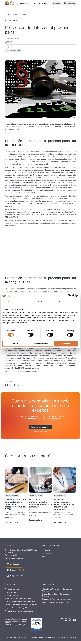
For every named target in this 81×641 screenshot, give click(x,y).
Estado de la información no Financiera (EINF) (21, 605)
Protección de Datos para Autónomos (55, 602)
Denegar (15, 343)
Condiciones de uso (50, 637)
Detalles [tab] (41, 302)
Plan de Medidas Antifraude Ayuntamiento (20, 602)
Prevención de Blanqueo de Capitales (18, 598)
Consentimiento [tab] (14, 302)
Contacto (57, 3)
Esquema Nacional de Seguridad (16, 608)
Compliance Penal (11, 595)
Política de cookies (62, 637)
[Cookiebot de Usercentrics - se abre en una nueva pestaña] (69, 295)
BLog (15, 15)
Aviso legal (73, 637)
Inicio (8, 15)
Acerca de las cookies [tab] (67, 302)
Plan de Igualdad (11, 592)
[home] (12, 3)
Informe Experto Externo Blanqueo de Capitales (55, 595)
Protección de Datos (12, 589)
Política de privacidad (36, 637)
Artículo (22, 15)
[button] (25, 3)
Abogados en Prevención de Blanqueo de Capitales (57, 590)
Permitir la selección (40, 343)
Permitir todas (66, 343)
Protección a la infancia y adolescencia (19, 611)
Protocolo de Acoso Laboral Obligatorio (56, 599)
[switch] (31, 335)
